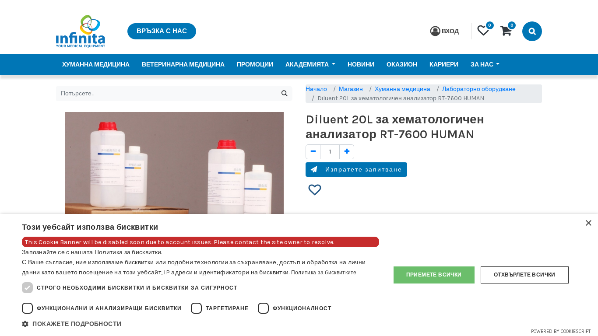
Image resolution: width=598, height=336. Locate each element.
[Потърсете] (284, 93)
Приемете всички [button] (434, 275)
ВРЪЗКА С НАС (162, 31)
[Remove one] (313, 151)
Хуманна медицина (402, 89)
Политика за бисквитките (324, 273)
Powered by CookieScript (561, 331)
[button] (315, 191)
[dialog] (299, 275)
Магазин (351, 89)
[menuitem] (96, 64)
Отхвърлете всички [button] (525, 275)
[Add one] (346, 151)
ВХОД (450, 31)
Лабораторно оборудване (479, 89)
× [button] (588, 223)
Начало (316, 89)
